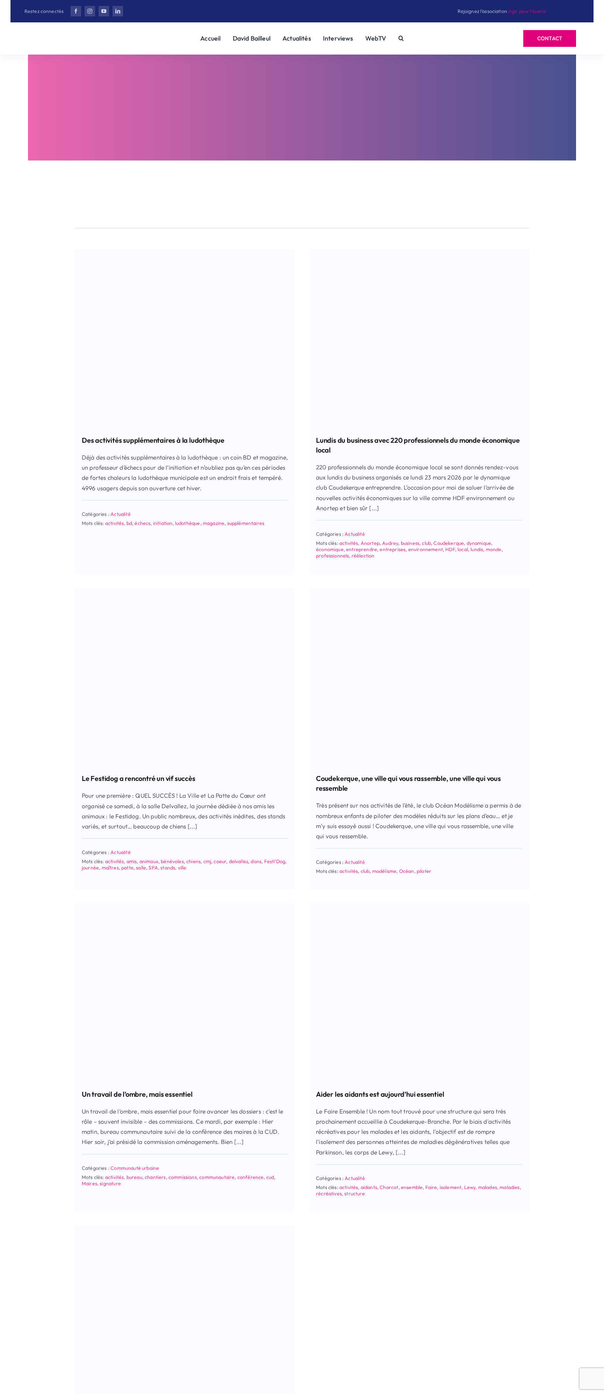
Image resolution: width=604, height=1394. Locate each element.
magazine (213, 523)
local (463, 549)
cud (270, 1177)
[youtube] (104, 11)
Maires (89, 1183)
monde (494, 549)
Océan (406, 871)
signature (110, 1183)
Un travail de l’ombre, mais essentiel (137, 1094)
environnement (425, 549)
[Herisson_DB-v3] (70, 33)
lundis (476, 549)
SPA (153, 868)
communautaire (217, 1177)
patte (127, 868)
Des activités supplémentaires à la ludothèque (153, 440)
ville (182, 868)
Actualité (120, 514)
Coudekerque (448, 543)
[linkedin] (118, 11)
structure (354, 1193)
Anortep (370, 543)
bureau (134, 1177)
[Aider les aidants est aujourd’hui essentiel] (419, 906)
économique (330, 549)
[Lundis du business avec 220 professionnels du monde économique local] (419, 252)
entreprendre (361, 549)
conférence (250, 1177)
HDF (450, 549)
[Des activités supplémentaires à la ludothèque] (185, 252)
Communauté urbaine (134, 1168)
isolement (451, 1187)
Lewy (470, 1187)
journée (90, 868)
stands (167, 868)
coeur (220, 861)
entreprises (392, 549)
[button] (401, 38)
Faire (431, 1187)
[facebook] (76, 11)
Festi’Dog (275, 861)
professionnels (332, 556)
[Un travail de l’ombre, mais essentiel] (185, 906)
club (426, 543)
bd (129, 523)
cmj (207, 861)
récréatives (329, 1193)
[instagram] (90, 11)
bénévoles (172, 861)
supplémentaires (246, 523)
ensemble (412, 1187)
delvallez (239, 861)
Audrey (390, 543)
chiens (193, 861)
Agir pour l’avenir (527, 11)
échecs (142, 523)
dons (256, 861)
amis (132, 861)
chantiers (155, 1177)
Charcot (389, 1187)
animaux (148, 861)
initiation (163, 523)
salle (141, 868)
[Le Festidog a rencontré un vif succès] (185, 591)
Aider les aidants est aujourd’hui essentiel (380, 1094)
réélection (363, 556)
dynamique (479, 543)
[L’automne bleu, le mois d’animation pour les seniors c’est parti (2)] (185, 1228)
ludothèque (187, 523)
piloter (424, 871)
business (410, 543)
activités (114, 523)
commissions (182, 1177)
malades (487, 1187)
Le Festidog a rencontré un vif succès (138, 778)
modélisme (384, 871)
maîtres (110, 868)
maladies (509, 1187)
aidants (369, 1187)
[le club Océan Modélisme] (419, 591)
